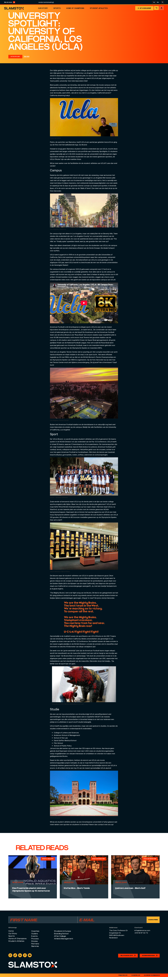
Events (34, 936)
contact (101, 824)
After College (60, 936)
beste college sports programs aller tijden (92, 70)
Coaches (35, 931)
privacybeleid (122, 975)
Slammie (35, 946)
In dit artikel (60, 768)
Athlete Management (63, 938)
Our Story (43, 8)
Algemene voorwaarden (152, 975)
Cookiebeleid (135, 975)
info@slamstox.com (142, 930)
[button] (15, 56)
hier (89, 427)
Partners (35, 943)
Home (11, 931)
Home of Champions (75, 8)
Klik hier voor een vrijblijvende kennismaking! (81, 2)
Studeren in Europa (62, 931)
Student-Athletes (99, 8)
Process (35, 938)
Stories (34, 941)
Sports (57, 8)
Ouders (34, 933)
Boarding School (61, 933)
